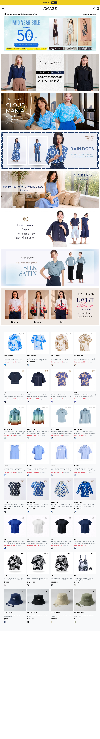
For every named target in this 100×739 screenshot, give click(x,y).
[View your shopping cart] (98, 8)
